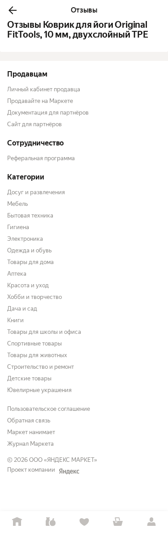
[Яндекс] (69, 471)
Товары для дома (30, 262)
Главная (17, 522)
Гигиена (18, 227)
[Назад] (12, 10)
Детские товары (29, 378)
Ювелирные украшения (39, 390)
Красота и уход (28, 285)
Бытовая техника (30, 215)
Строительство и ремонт (40, 366)
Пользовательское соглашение (48, 408)
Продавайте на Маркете (40, 101)
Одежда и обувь (29, 250)
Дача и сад (22, 308)
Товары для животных (37, 355)
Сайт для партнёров (34, 124)
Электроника (25, 238)
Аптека (16, 273)
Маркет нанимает (31, 432)
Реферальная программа (41, 158)
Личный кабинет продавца (43, 89)
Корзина (117, 522)
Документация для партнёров (48, 112)
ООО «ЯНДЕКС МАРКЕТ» (63, 459)
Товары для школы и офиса (44, 331)
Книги (15, 320)
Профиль (151, 522)
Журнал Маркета (30, 443)
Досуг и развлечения (36, 192)
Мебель (17, 203)
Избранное (84, 522)
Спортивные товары (34, 343)
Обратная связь (28, 420)
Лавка (50, 522)
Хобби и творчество (34, 297)
